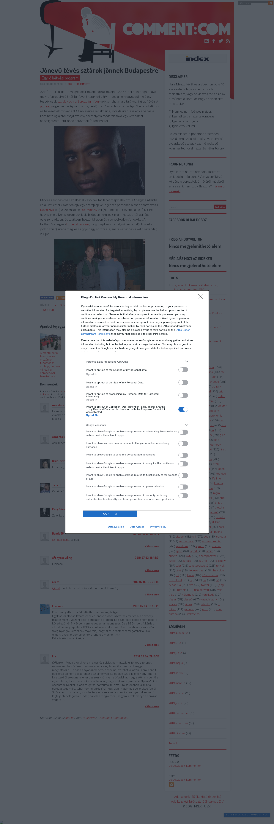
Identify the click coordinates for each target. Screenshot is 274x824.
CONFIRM (110, 513)
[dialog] (137, 412)
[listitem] (137, 362)
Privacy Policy (158, 526)
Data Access (137, 526)
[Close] (201, 297)
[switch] (183, 369)
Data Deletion (116, 526)
